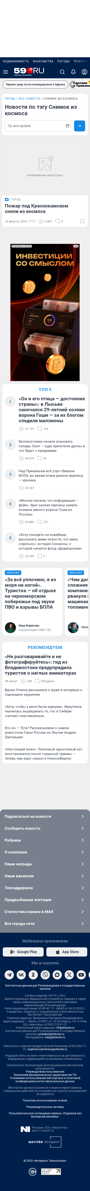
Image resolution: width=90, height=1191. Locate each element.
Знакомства (43, 61)
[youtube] (81, 974)
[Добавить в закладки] (82, 221)
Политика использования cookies (45, 1100)
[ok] (33, 974)
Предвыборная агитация (28, 899)
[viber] (45, 974)
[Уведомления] (73, 71)
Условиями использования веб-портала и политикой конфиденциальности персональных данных (45, 1080)
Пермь (10, 98)
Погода (63, 61)
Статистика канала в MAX (29, 911)
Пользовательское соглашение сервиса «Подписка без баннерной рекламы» (45, 1115)
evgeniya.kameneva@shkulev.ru (47, 1049)
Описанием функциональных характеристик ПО (45, 1075)
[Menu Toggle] (5, 71)
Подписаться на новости (28, 816)
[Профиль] (84, 71)
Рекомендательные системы (45, 1107)
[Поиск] (62, 71)
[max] (57, 974)
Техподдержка (19, 888)
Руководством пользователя (45, 1071)
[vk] (21, 974)
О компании (16, 852)
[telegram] (9, 974)
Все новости (29, 98)
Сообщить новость (22, 828)
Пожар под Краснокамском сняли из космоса (36, 208)
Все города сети (20, 923)
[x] (69, 974)
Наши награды (18, 864)
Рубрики (13, 840)
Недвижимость (16, 61)
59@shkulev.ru (65, 1027)
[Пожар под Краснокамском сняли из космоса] (45, 167)
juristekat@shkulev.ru (51, 1034)
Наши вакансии (19, 876)
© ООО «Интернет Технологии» (45, 1160)
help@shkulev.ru (55, 1037)
